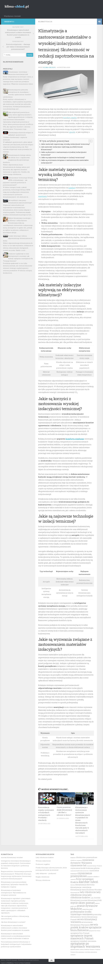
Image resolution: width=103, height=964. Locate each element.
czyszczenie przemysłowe (81, 875)
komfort (71, 187)
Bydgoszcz (73, 857)
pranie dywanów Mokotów (84, 907)
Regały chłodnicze (42, 877)
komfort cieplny (70, 117)
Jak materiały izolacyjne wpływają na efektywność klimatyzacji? (62, 148)
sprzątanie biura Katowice (86, 929)
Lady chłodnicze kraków (45, 857)
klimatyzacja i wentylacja (81, 887)
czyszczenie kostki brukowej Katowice (80, 871)
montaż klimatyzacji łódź (91, 900)
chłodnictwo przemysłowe (86, 857)
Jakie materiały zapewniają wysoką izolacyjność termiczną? (65, 144)
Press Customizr (25, 963)
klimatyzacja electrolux (84, 885)
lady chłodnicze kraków (81, 896)
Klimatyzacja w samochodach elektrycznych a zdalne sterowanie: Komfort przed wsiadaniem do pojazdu (15, 927)
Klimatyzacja (45, 21)
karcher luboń (88, 882)
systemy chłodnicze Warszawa (87, 949)
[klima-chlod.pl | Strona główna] (17, 7)
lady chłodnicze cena (86, 893)
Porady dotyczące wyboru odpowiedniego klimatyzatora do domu (17, 238)
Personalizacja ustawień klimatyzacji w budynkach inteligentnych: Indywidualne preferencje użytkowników (16, 944)
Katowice (73, 885)
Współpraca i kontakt (12, 16)
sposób (72, 132)
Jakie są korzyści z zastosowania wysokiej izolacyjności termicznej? (64, 153)
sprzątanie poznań (75, 949)
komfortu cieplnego (75, 439)
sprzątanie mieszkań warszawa (83, 941)
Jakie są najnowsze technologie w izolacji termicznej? (63, 157)
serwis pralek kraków (84, 926)
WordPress (10, 963)
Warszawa (97, 949)
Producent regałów (43, 864)
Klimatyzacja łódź (75, 892)
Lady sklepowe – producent (46, 873)
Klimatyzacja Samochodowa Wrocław (86, 890)
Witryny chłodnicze (43, 880)
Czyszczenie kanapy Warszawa (94, 865)
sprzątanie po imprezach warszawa (85, 945)
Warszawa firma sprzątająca (77, 952)
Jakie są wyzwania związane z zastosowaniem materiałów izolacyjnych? (65, 161)
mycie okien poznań (83, 902)
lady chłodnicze (88, 892)
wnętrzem (42, 196)
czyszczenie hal (78, 865)
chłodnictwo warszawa (76, 860)
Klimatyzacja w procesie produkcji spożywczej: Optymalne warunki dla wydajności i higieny (14, 884)
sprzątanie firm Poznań (80, 933)
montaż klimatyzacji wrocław (12, 857)
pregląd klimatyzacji (87, 909)
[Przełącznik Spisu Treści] (89, 141)
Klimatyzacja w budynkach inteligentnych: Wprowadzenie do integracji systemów (13, 892)
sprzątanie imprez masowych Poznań (82, 937)
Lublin (92, 898)
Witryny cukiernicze (43, 861)
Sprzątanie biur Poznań (94, 930)
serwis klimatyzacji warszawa (84, 920)
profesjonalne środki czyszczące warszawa (82, 913)
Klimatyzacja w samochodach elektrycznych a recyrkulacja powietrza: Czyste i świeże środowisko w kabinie (15, 936)
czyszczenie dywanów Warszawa (82, 861)
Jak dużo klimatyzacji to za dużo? (13, 922)
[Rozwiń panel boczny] (99, 22)
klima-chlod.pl (49, 67)
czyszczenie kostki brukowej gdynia (85, 868)
